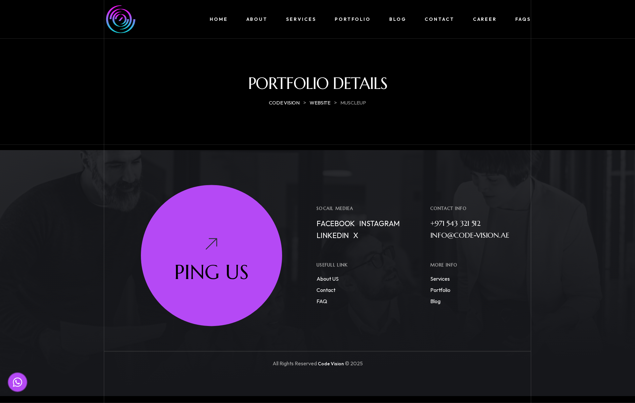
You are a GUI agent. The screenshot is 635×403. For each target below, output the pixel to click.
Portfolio (440, 290)
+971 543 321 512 (455, 223)
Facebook (336, 223)
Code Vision (331, 364)
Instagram (379, 223)
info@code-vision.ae (469, 235)
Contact (326, 290)
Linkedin (333, 235)
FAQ (322, 301)
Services (440, 279)
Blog (435, 301)
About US (328, 279)
